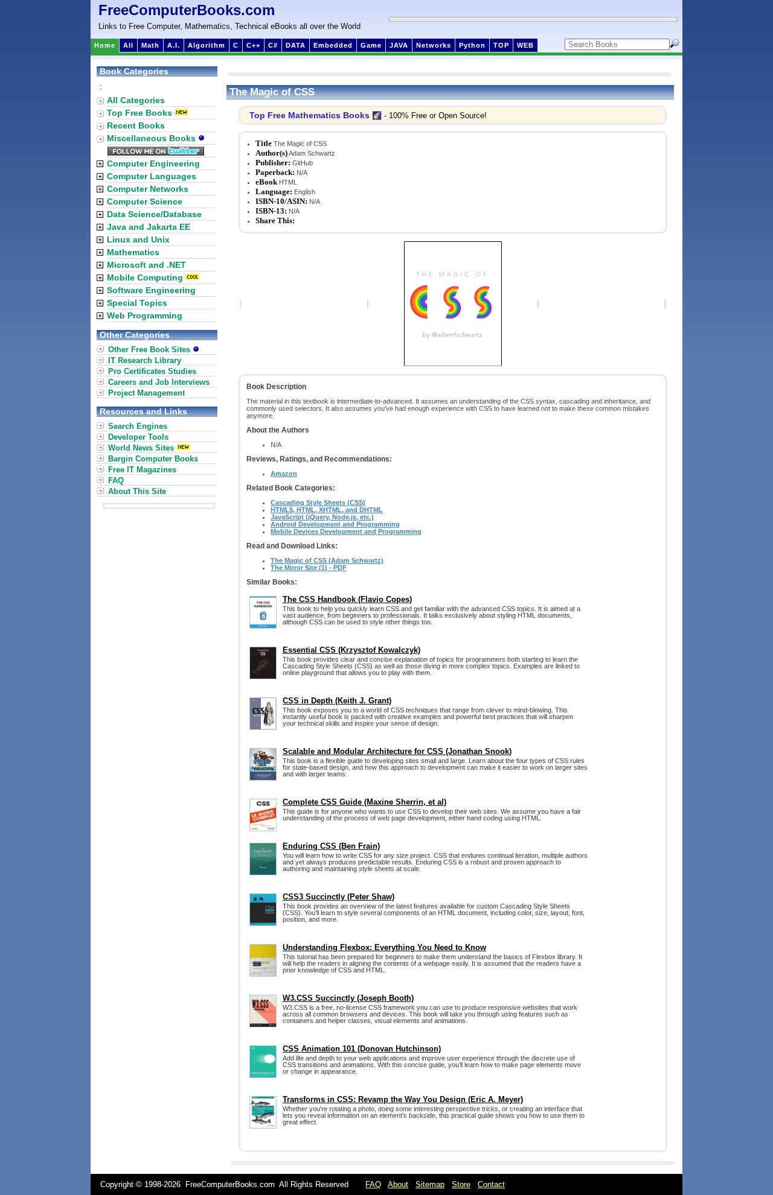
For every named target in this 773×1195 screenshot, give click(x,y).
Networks (433, 45)
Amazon (284, 473)
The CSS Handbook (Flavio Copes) (347, 599)
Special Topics (137, 303)
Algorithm (206, 45)
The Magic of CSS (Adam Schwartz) (327, 560)
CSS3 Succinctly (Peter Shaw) (338, 896)
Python (472, 45)
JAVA (399, 45)
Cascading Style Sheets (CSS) (318, 502)
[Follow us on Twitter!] (155, 152)
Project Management (146, 393)
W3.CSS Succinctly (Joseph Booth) (348, 998)
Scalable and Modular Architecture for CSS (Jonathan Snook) (397, 751)
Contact (491, 1184)
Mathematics (133, 252)
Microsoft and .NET (146, 265)
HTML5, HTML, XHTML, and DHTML (327, 509)
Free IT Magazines (142, 469)
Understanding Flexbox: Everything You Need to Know (384, 947)
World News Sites (141, 447)
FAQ (116, 480)
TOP (501, 45)
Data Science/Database (154, 214)
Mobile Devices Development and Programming (346, 531)
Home (104, 45)
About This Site (137, 491)
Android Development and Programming (335, 524)
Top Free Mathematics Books (309, 115)
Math (150, 45)
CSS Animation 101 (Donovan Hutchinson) (362, 1048)
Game (371, 45)
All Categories (136, 100)
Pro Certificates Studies (152, 371)
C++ (253, 45)
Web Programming (144, 315)
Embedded (333, 45)
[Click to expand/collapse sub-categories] (100, 163)
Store (461, 1184)
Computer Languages (151, 176)
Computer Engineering (153, 163)
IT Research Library (144, 360)
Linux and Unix (138, 239)
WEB (525, 45)
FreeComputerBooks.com (186, 10)
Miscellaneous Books (152, 138)
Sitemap (429, 1184)
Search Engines (137, 426)
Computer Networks (147, 189)
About (398, 1184)
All (128, 45)
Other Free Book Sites (150, 349)
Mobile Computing (145, 277)
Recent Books (136, 125)
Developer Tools (138, 437)
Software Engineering (151, 290)
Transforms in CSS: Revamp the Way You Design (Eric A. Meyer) (403, 1099)
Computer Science (144, 201)
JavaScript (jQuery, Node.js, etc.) (322, 517)
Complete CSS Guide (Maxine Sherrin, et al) (364, 802)
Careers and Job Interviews (159, 382)
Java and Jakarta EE (148, 227)
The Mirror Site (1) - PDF (309, 567)
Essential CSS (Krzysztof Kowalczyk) (351, 650)
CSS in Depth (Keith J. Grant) (337, 700)
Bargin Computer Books (153, 458)
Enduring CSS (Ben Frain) (331, 846)
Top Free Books (139, 113)
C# (273, 45)
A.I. (173, 45)
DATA (296, 45)
